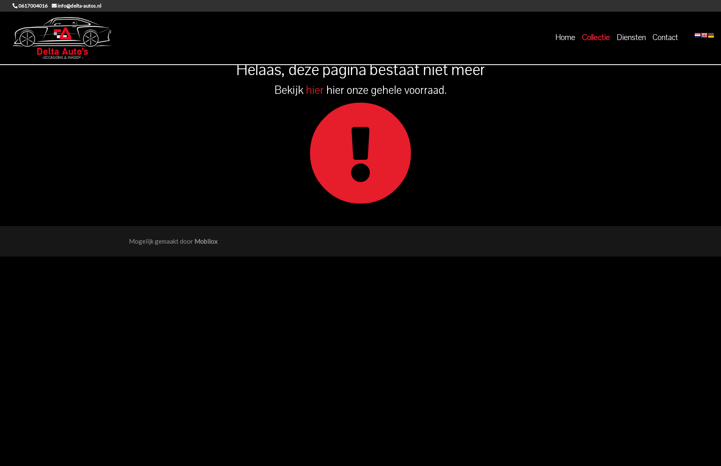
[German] (711, 38)
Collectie (596, 37)
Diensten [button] (631, 37)
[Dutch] (697, 38)
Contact (665, 37)
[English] (704, 38)
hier (315, 90)
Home (565, 37)
